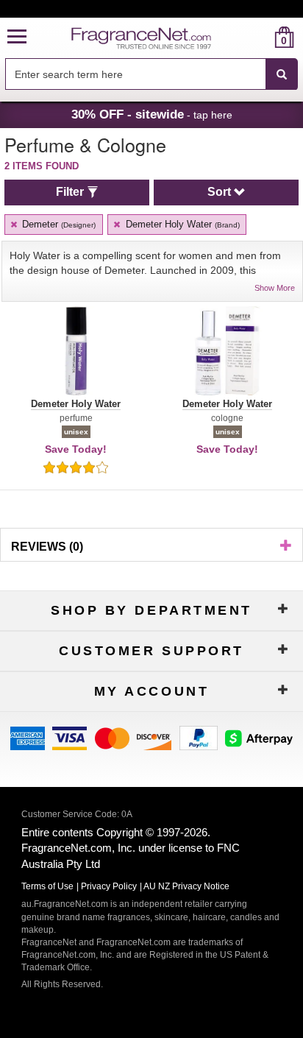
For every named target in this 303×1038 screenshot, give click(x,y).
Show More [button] (274, 287)
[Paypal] (198, 737)
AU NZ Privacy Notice (186, 886)
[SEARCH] (281, 74)
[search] (260, 37)
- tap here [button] (151, 114)
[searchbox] (135, 74)
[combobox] (151, 74)
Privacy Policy (109, 886)
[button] (17, 37)
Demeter (57, 224)
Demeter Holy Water (181, 224)
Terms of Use (47, 886)
